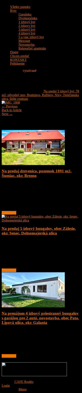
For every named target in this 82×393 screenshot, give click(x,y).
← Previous (9, 106)
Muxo (22, 389)
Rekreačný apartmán (32, 48)
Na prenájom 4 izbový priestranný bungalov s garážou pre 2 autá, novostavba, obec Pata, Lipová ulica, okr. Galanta (40, 318)
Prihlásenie (17, 63)
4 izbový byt (27, 33)
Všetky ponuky (20, 7)
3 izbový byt (27, 29)
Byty (13, 10)
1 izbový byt (27, 22)
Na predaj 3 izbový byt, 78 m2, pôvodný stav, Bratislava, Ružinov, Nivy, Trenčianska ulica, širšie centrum (40, 95)
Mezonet (24, 41)
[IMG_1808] (11, 102)
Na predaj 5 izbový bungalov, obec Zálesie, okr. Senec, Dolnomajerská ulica (39, 230)
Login (6, 385)
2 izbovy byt (27, 26)
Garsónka (25, 14)
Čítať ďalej (9, 213)
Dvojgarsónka (28, 18)
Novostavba (26, 44)
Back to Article (12, 110)
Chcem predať (19, 56)
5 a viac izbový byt (31, 37)
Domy (14, 52)
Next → (7, 114)
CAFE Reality (24, 382)
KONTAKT (18, 60)
